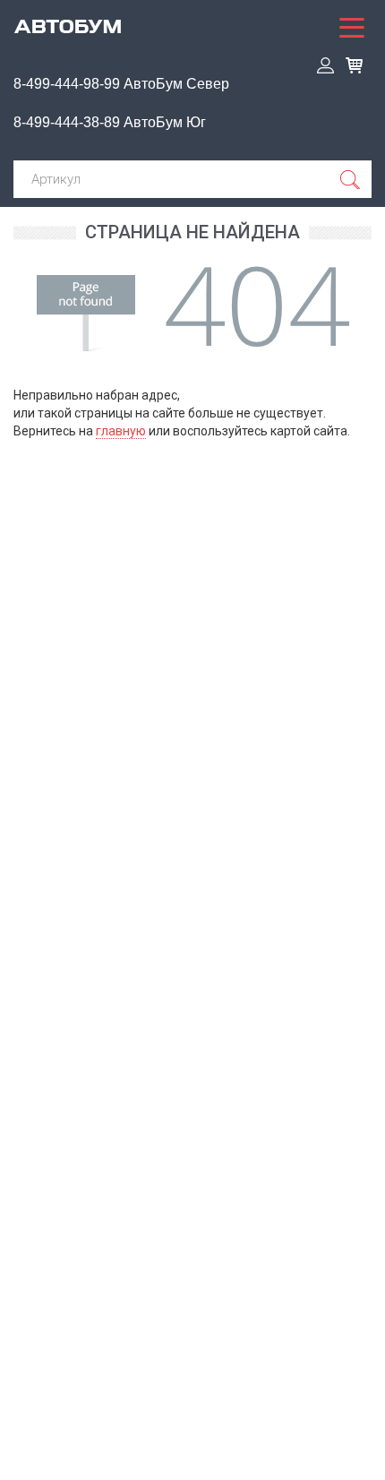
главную (121, 431)
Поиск (351, 179)
